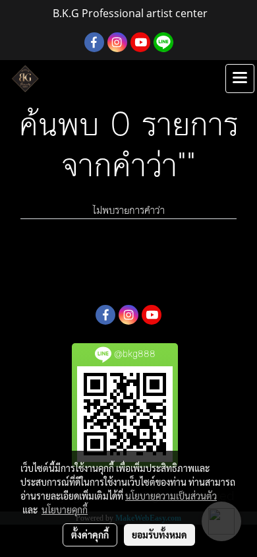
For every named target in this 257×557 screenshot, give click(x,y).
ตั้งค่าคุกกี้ (90, 535)
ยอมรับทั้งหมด (159, 535)
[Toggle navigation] (239, 78)
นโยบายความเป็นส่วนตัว (171, 496)
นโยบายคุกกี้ (65, 509)
